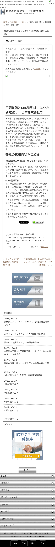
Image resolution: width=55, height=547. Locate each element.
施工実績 (5, 490)
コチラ (37, 68)
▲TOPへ (27, 470)
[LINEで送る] (38, 222)
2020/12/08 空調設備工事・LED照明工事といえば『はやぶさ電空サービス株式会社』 (27, 351)
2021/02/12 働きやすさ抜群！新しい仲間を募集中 (21, 341)
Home (14, 543)
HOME (5, 22)
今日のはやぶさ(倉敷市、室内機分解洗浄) (11, 262)
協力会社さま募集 (9, 497)
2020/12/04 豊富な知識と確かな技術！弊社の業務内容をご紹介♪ (26, 363)
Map (33, 543)
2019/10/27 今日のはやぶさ (11, 382)
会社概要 (5, 511)
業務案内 (5, 483)
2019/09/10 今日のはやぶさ (11, 391)
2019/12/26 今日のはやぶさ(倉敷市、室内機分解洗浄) (23, 373)
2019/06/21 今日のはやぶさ (11, 409)
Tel (24, 543)
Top (43, 543)
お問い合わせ (7, 518)
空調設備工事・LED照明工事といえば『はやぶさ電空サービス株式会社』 (38, 262)
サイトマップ (7, 525)
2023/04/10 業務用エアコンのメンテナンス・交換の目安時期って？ (26, 321)
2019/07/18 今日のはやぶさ (11, 400)
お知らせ (23, 22)
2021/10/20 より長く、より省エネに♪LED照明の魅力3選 (24, 332)
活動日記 (13, 22)
